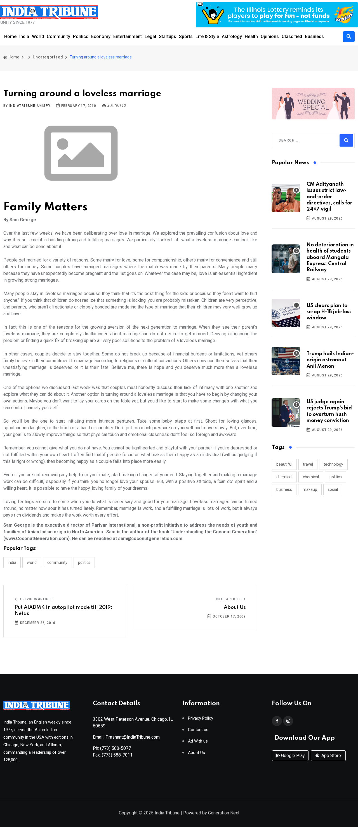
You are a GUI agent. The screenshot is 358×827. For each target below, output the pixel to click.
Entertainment (127, 36)
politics (335, 477)
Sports (186, 36)
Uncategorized (48, 57)
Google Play (292, 755)
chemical (284, 477)
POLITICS (84, 562)
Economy (100, 36)
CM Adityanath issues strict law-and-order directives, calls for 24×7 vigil (329, 197)
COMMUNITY (57, 562)
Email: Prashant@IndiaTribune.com (126, 737)
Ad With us (198, 741)
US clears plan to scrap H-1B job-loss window (329, 312)
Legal (150, 36)
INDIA (12, 562)
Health (251, 36)
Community (58, 36)
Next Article (228, 599)
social (333, 489)
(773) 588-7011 (117, 755)
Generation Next (223, 813)
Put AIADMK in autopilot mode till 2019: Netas (63, 610)
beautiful (284, 464)
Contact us (198, 730)
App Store (330, 755)
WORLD (32, 562)
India (24, 36)
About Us (235, 607)
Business (314, 36)
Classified (292, 36)
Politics (80, 36)
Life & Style (207, 36)
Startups (167, 36)
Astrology (232, 36)
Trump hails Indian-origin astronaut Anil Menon (330, 360)
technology (333, 464)
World (38, 36)
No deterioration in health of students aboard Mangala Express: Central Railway (330, 257)
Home (10, 36)
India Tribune (167, 813)
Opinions (270, 36)
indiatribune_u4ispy (29, 106)
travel (308, 464)
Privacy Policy (200, 718)
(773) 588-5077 (115, 748)
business (284, 489)
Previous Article (35, 599)
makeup (310, 489)
